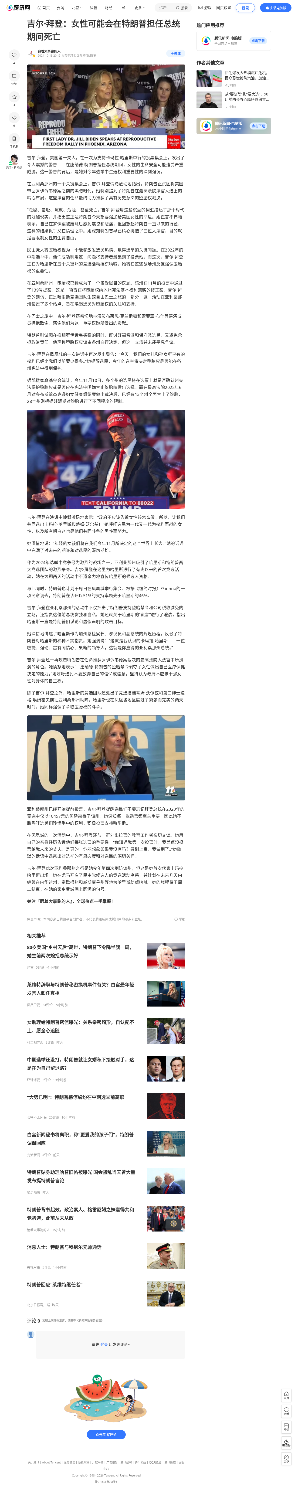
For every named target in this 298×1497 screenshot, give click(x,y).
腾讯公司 (100, 1482)
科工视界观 (35, 1042)
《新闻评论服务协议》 (90, 1321)
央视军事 (33, 1267)
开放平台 (97, 1462)
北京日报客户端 (38, 1304)
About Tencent (51, 1462)
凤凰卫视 (33, 1005)
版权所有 (112, 1482)
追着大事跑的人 (38, 1230)
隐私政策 (83, 1462)
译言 (30, 967)
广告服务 (112, 1462)
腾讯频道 (170, 1462)
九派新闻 (33, 1155)
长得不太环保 (37, 1117)
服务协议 (69, 1462)
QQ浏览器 (155, 1462)
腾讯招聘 (126, 1462)
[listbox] (106, 1119)
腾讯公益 (140, 1462)
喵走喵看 (33, 1192)
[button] (258, 40)
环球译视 (33, 1080)
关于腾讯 (33, 1462)
